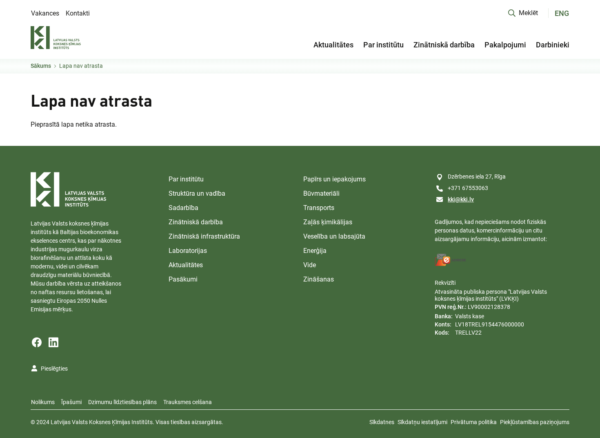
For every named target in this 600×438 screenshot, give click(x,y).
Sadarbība (183, 208)
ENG (562, 13)
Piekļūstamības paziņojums (534, 422)
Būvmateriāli (321, 193)
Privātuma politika (474, 422)
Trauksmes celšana (187, 402)
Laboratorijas (188, 251)
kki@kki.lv (461, 199)
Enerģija (315, 251)
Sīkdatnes (381, 422)
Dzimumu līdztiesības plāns (122, 402)
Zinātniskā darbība (444, 44)
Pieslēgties (54, 368)
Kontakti (78, 13)
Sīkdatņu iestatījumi (422, 422)
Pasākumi (183, 279)
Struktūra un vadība (197, 193)
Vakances (45, 13)
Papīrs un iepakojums (334, 179)
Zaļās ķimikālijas (327, 222)
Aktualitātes (333, 44)
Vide (309, 265)
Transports (318, 208)
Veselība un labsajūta (334, 236)
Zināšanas (318, 279)
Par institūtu (383, 44)
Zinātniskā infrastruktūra (204, 236)
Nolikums (43, 402)
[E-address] (451, 260)
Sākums (41, 66)
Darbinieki (552, 44)
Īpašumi (71, 402)
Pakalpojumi (505, 44)
